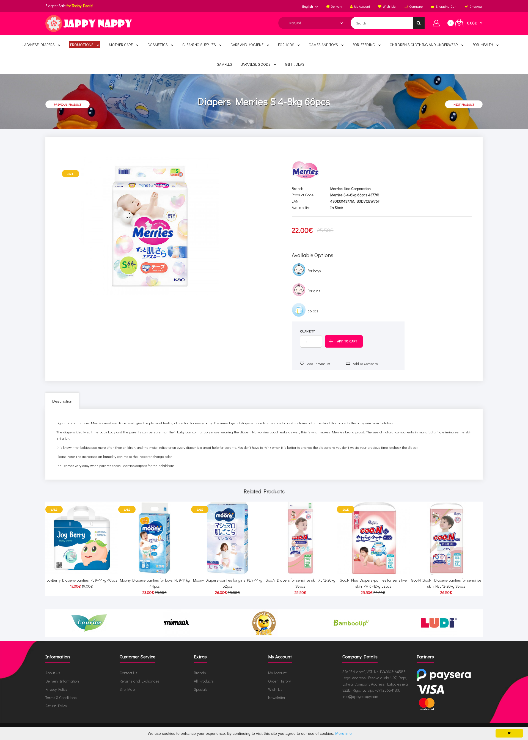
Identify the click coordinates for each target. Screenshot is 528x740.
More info (343, 733)
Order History (279, 681)
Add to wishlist (318, 363)
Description (62, 401)
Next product (463, 104)
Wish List (276, 689)
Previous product (67, 104)
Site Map (127, 689)
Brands (200, 672)
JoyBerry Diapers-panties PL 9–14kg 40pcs (81, 580)
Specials (201, 689)
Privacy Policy (56, 689)
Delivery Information (62, 681)
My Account (277, 672)
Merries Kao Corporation (350, 188)
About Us (52, 672)
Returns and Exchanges (140, 681)
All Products (204, 681)
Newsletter (276, 697)
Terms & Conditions (61, 697)
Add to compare (365, 363)
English (307, 6)
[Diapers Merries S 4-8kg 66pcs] (150, 226)
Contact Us (129, 672)
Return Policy (56, 705)
